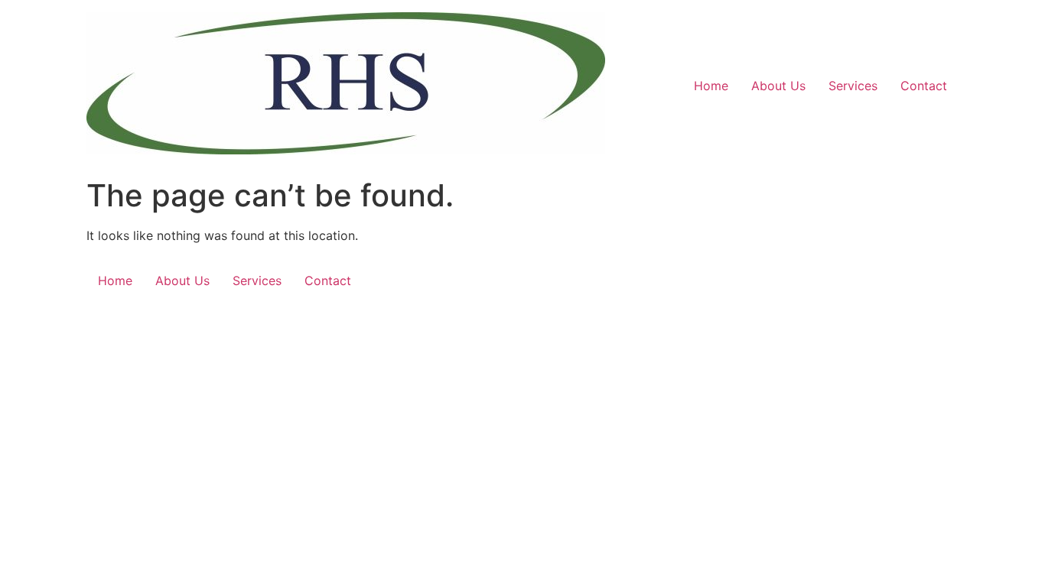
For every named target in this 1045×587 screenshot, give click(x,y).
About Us (778, 85)
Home (711, 85)
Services (853, 85)
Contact (923, 85)
